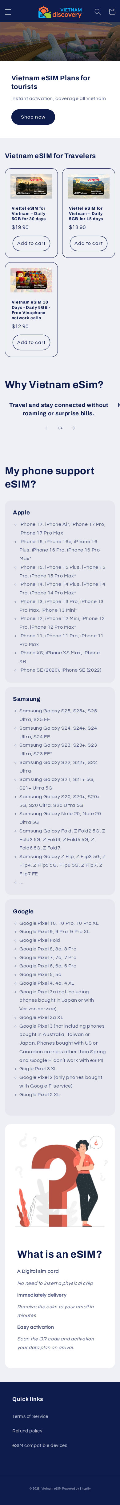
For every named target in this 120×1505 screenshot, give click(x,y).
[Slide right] (74, 428)
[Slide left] (46, 428)
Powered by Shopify (76, 1488)
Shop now (33, 117)
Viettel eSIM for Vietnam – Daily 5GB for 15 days (86, 213)
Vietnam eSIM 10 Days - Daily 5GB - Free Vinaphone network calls (31, 310)
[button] (8, 12)
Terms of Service (30, 1416)
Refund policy (27, 1431)
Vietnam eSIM (52, 1488)
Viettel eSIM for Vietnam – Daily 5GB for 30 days (29, 213)
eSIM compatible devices (39, 1445)
